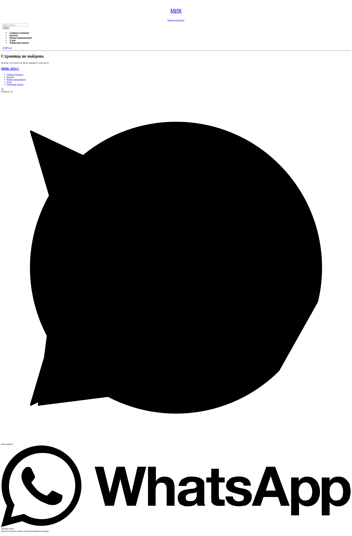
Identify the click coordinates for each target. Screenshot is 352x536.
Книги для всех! (176, 20)
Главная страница (15, 74)
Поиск (6, 28)
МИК (176, 10)
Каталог (10, 77)
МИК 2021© (10, 68)
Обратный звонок (19, 42)
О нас (9, 82)
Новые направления (21, 37)
